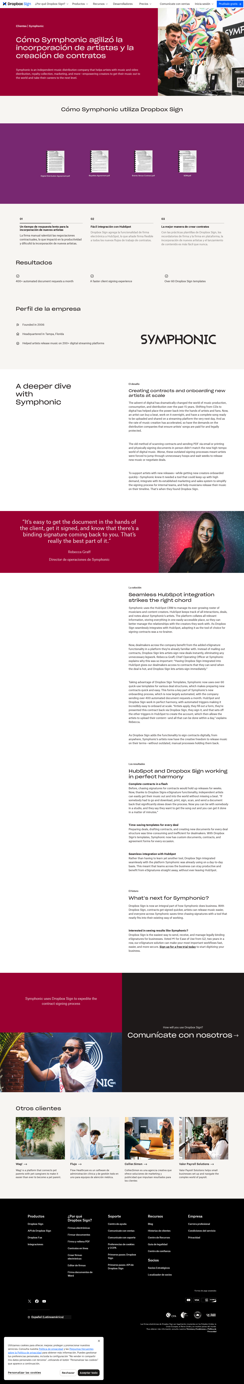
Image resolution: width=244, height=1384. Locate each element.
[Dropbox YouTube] (44, 1301)
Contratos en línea (78, 1248)
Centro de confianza (159, 1251)
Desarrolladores (123, 4)
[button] (51, 4)
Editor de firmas (77, 1265)
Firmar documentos (79, 1235)
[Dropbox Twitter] (29, 1301)
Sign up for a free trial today (178, 947)
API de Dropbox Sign (39, 1231)
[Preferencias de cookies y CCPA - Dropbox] (54, 1358)
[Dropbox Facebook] (37, 1301)
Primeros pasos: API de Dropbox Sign (121, 1267)
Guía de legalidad (157, 1244)
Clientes (21, 26)
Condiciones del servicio (201, 1231)
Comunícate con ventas (175, 4)
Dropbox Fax (35, 1238)
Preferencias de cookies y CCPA (121, 1246)
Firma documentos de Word (80, 1274)
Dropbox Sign (35, 1224)
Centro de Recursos (159, 1238)
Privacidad (194, 1238)
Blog (150, 1224)
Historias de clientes (159, 1231)
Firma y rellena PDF (79, 1242)
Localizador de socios (160, 1275)
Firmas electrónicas (79, 1228)
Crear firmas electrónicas (75, 1257)
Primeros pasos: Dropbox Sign (122, 1256)
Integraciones (35, 1244)
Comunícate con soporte (121, 1238)
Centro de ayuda (117, 1224)
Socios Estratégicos (159, 1268)
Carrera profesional (199, 1224)
